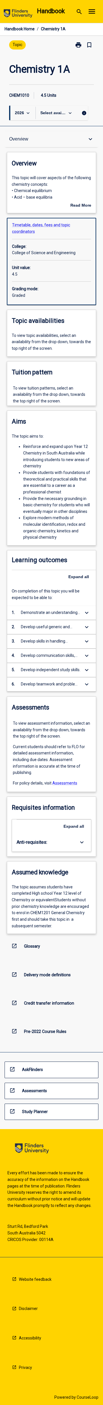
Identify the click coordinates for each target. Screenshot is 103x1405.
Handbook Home (20, 29)
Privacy (25, 1367)
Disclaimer (28, 1308)
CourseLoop (87, 1397)
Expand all (78, 576)
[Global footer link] (31, 1149)
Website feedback (35, 1279)
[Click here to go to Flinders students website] (18, 14)
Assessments (64, 783)
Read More (80, 206)
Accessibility (30, 1338)
